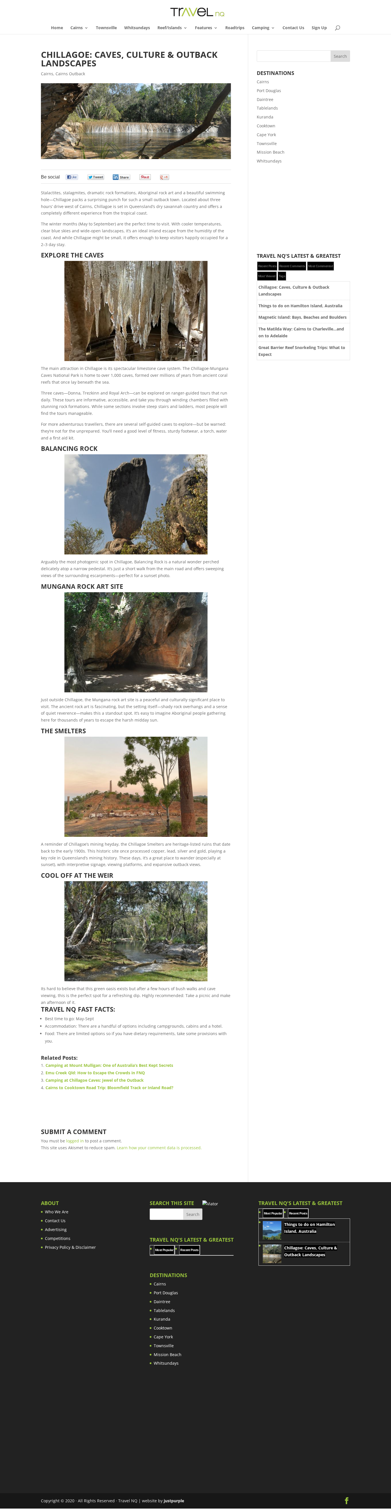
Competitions (57, 1238)
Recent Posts (267, 266)
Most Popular (164, 1250)
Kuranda (265, 117)
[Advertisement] (303, 209)
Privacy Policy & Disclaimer (70, 1247)
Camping (260, 28)
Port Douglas (269, 90)
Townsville (106, 28)
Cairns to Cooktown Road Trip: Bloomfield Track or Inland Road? (109, 1087)
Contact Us (293, 28)
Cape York (266, 134)
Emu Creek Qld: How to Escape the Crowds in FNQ (95, 1072)
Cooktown (266, 125)
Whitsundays (137, 28)
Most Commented (320, 266)
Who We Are (56, 1211)
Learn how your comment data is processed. (159, 1147)
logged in (75, 1141)
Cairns (76, 28)
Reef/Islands (169, 28)
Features (203, 28)
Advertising (56, 1229)
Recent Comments (292, 266)
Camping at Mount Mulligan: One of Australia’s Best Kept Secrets (109, 1065)
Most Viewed (267, 276)
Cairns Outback (70, 73)
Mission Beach (271, 152)
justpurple (174, 1500)
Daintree (265, 99)
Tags (282, 276)
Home (57, 28)
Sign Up (319, 28)
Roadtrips (234, 28)
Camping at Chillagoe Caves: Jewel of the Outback (95, 1080)
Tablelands (267, 108)
